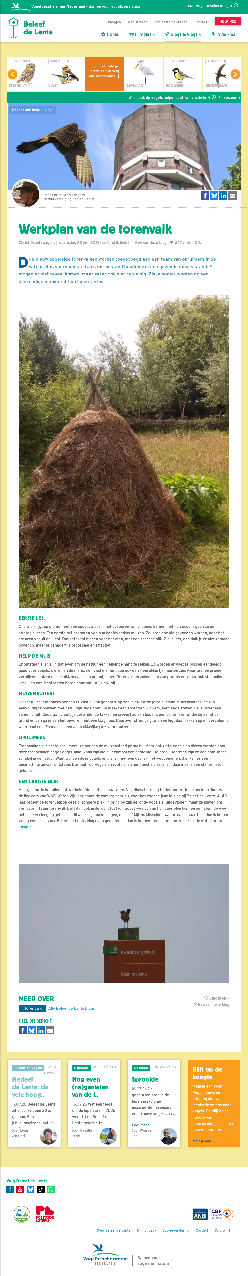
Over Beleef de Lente (114, 1230)
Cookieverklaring (176, 1230)
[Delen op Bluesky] (214, 195)
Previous (12, 74)
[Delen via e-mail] (232, 195)
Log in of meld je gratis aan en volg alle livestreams (104, 71)
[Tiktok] (41, 1189)
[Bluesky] (30, 1189)
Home (112, 34)
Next (235, 74)
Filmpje (25, 827)
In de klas (225, 34)
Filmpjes (143, 34)
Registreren (137, 22)
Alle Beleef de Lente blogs (71, 1008)
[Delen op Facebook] (205, 195)
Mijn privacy (146, 1230)
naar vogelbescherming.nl (210, 5)
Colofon (221, 1230)
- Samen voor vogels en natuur (86, 6)
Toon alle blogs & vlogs (34, 110)
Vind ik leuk (116, 242)
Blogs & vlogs (183, 34)
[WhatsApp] (51, 1189)
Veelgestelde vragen (171, 22)
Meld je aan (202, 1141)
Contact (200, 22)
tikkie (42, 820)
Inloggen (114, 22)
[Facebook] (10, 1189)
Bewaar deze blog (150, 242)
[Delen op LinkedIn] (223, 195)
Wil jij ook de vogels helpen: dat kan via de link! (137, 97)
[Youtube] (20, 1189)
